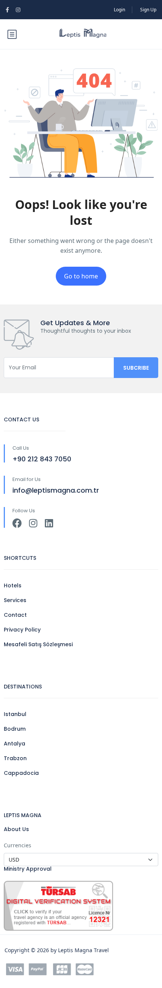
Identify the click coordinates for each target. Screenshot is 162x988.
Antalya (14, 743)
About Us (16, 829)
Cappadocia (21, 773)
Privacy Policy (22, 629)
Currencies (17, 845)
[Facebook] (17, 523)
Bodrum (15, 729)
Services (15, 600)
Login (119, 9)
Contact (15, 615)
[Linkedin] (48, 523)
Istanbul (15, 714)
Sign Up (148, 9)
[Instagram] (33, 523)
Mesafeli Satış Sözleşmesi (38, 644)
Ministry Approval (28, 869)
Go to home (81, 276)
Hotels (12, 585)
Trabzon (15, 758)
